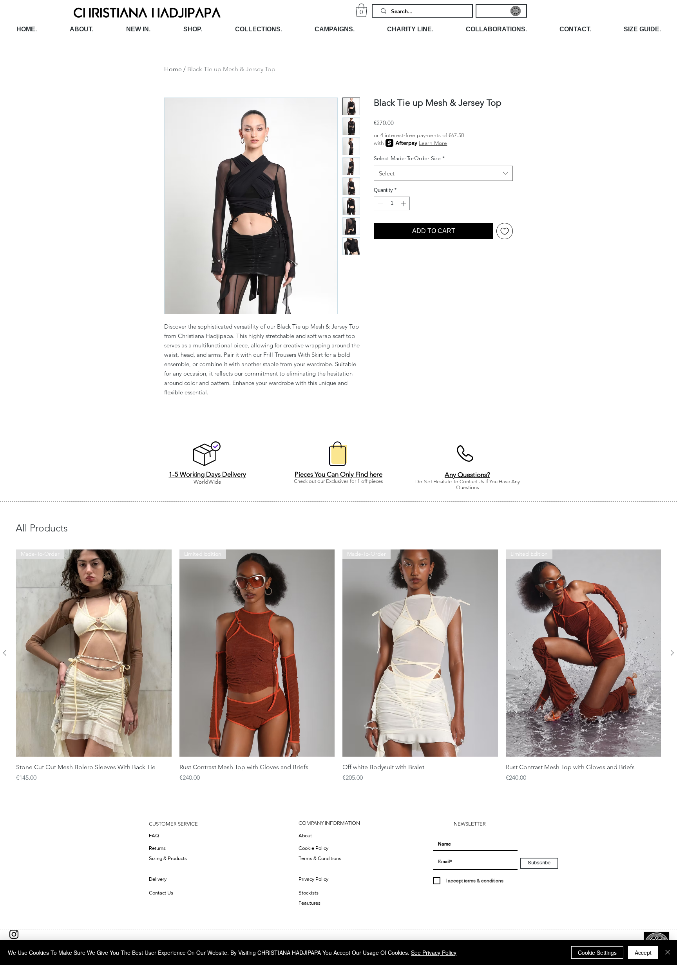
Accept (643, 952)
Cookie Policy (313, 848)
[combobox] (443, 173)
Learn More (433, 142)
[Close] (667, 952)
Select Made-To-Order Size (409, 158)
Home (173, 69)
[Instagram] (14, 934)
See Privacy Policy (433, 952)
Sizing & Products (168, 858)
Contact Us (161, 893)
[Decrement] (379, 203)
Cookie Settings (597, 952)
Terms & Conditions (320, 858)
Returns (157, 848)
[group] (338, 670)
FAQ (154, 836)
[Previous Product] (4, 653)
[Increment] (404, 203)
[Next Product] (672, 653)
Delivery (158, 879)
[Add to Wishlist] (504, 231)
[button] (361, 10)
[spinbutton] (392, 203)
